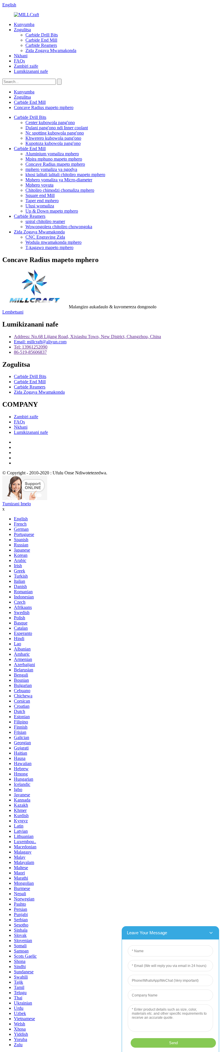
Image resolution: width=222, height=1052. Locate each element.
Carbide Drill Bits (41, 34)
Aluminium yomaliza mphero (52, 153)
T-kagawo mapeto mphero (49, 247)
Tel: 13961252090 (30, 346)
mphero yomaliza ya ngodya (51, 169)
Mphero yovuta (39, 185)
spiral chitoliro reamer (45, 221)
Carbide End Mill (41, 40)
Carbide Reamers (41, 45)
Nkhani (20, 55)
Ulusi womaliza (39, 205)
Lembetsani (12, 311)
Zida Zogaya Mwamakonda (50, 50)
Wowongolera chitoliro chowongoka (58, 226)
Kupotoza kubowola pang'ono (53, 143)
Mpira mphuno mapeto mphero (53, 158)
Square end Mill (40, 195)
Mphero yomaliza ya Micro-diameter (58, 179)
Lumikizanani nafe (31, 71)
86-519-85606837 (30, 352)
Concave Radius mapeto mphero (43, 107)
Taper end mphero (42, 200)
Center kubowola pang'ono (50, 122)
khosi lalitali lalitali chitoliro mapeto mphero (65, 174)
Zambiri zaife (26, 66)
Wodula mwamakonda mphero (53, 242)
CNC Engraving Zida (45, 237)
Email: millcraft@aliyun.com (40, 341)
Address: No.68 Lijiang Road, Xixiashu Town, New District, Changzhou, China (87, 336)
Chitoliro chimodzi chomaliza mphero (59, 190)
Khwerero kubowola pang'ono (53, 138)
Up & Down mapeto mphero (51, 211)
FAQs (19, 60)
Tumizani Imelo (16, 503)
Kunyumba (24, 24)
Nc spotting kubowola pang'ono (54, 132)
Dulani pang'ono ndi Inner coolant (56, 127)
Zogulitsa (22, 29)
